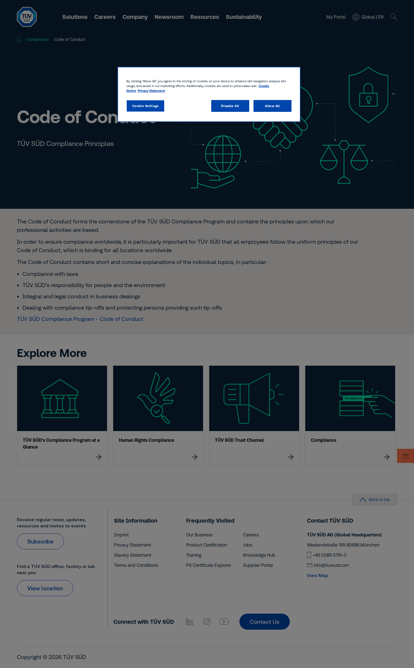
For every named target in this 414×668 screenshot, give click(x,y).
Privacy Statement (151, 90)
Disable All (230, 106)
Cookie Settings (145, 106)
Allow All (272, 106)
